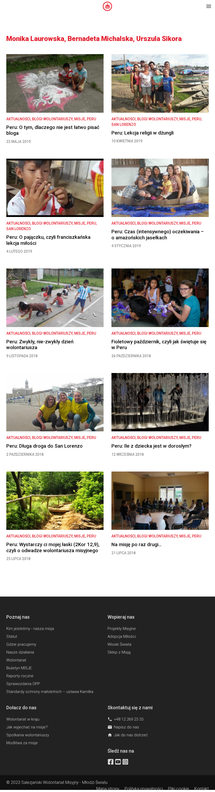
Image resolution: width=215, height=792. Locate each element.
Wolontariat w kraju (22, 719)
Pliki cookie (178, 788)
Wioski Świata (119, 644)
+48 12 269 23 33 (125, 719)
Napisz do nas (123, 727)
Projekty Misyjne (122, 628)
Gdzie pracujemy (21, 644)
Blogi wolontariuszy (52, 119)
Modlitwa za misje (22, 743)
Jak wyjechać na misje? (27, 727)
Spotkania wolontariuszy (27, 735)
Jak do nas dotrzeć (128, 735)
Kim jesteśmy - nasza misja (30, 628)
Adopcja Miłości (122, 636)
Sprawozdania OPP (23, 683)
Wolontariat (16, 660)
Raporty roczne (20, 676)
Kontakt (201, 788)
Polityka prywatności (144, 788)
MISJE (79, 119)
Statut (11, 636)
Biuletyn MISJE (19, 668)
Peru (91, 119)
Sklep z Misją (119, 652)
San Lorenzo (123, 124)
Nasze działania (20, 652)
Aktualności (18, 119)
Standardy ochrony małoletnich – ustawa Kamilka (49, 691)
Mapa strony (107, 788)
